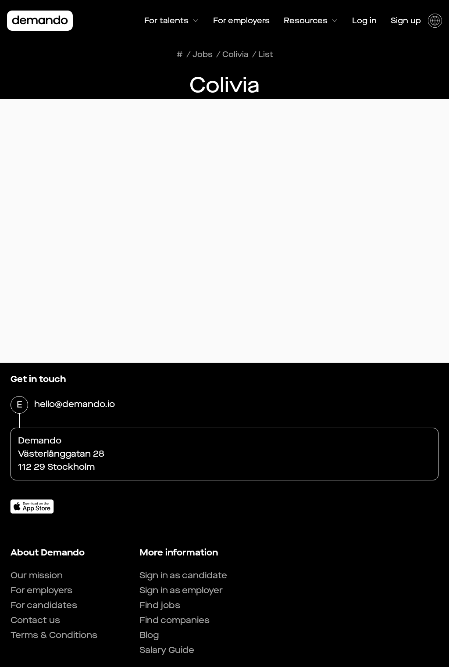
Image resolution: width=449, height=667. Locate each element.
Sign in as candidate (183, 575)
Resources (306, 20)
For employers (241, 20)
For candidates (44, 605)
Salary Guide (166, 650)
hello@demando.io (74, 404)
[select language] (435, 21)
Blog (149, 635)
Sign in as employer (181, 590)
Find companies (174, 620)
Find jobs (159, 605)
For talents (166, 20)
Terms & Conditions (54, 635)
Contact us (35, 620)
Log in (364, 20)
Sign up (406, 20)
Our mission (37, 575)
